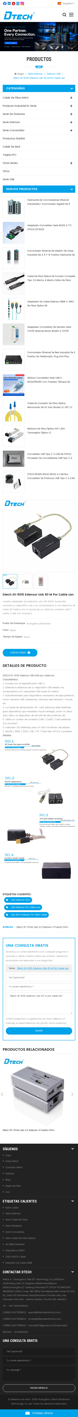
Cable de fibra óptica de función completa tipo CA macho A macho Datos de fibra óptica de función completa (51, 278)
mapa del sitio (13, 1186)
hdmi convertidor (14, 1232)
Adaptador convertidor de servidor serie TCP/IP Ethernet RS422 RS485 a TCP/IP (49, 329)
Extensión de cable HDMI (18, 1263)
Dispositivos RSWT (15, 1250)
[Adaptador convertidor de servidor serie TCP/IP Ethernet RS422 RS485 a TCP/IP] (13, 334)
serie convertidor (13, 130)
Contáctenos (18, 653)
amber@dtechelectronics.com (44, 1319)
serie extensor (11, 122)
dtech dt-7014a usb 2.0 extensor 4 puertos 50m (42, 927)
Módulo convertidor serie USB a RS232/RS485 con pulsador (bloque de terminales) (48, 380)
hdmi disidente (13, 1226)
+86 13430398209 (18, 1306)
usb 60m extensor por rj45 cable (28, 915)
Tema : (39, 968)
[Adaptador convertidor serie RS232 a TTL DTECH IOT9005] (13, 232)
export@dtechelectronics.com (44, 1312)
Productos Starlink (14, 138)
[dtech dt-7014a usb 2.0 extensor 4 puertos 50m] (37, 1092)
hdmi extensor (13, 1213)
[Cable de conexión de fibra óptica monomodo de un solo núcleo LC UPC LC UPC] (13, 410)
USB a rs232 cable (15, 1257)
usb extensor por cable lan (25, 907)
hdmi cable (11, 1208)
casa (8, 1155)
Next (72, 1094)
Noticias (9, 1173)
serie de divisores (14, 114)
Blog (7, 1180)
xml (7, 1192)
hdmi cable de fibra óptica (20, 1238)
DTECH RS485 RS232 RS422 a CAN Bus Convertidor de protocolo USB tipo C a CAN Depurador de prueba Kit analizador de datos (51, 476)
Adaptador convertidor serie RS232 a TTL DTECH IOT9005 (49, 227)
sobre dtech (12, 1161)
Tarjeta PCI (9, 155)
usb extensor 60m (20, 900)
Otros (6, 171)
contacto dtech (13, 1167)
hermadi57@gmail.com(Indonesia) (47, 1325)
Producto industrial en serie (19, 106)
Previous (2, 1094)
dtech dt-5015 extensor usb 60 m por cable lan (43, 968)
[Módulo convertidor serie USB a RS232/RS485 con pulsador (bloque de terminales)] (13, 385)
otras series (10, 163)
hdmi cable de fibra (16, 1220)
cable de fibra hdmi (15, 98)
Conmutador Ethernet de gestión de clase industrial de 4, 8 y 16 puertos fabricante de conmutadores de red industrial (51, 253)
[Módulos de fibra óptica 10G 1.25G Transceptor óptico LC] (13, 436)
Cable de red (11, 147)
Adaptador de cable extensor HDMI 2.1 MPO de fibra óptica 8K (50, 303)
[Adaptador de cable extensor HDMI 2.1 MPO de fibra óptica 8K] (13, 309)
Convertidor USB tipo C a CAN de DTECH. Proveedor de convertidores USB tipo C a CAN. (49, 456)
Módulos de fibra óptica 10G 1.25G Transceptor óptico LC (46, 431)
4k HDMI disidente (14, 1244)
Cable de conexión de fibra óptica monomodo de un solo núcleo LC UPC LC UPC (49, 405)
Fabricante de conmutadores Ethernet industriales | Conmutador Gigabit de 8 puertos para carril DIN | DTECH (48, 202)
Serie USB (8, 179)
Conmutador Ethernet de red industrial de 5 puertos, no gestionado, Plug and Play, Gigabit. (51, 355)
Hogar (20, 74)
